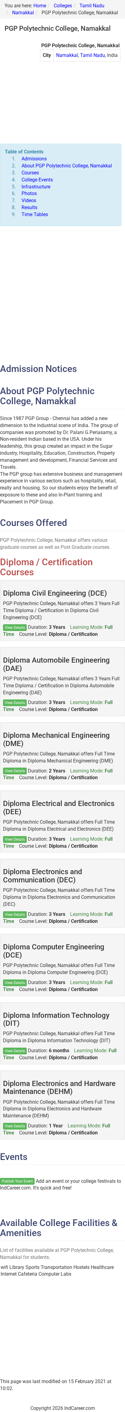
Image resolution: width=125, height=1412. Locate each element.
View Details (15, 627)
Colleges (63, 6)
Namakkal (23, 13)
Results (29, 207)
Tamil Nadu (91, 6)
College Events (37, 180)
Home (39, 6)
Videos (29, 200)
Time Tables (35, 214)
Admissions (34, 159)
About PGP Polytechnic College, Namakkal (67, 166)
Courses (30, 173)
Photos (29, 193)
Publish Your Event (17, 1181)
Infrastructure (36, 187)
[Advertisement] (80, 106)
